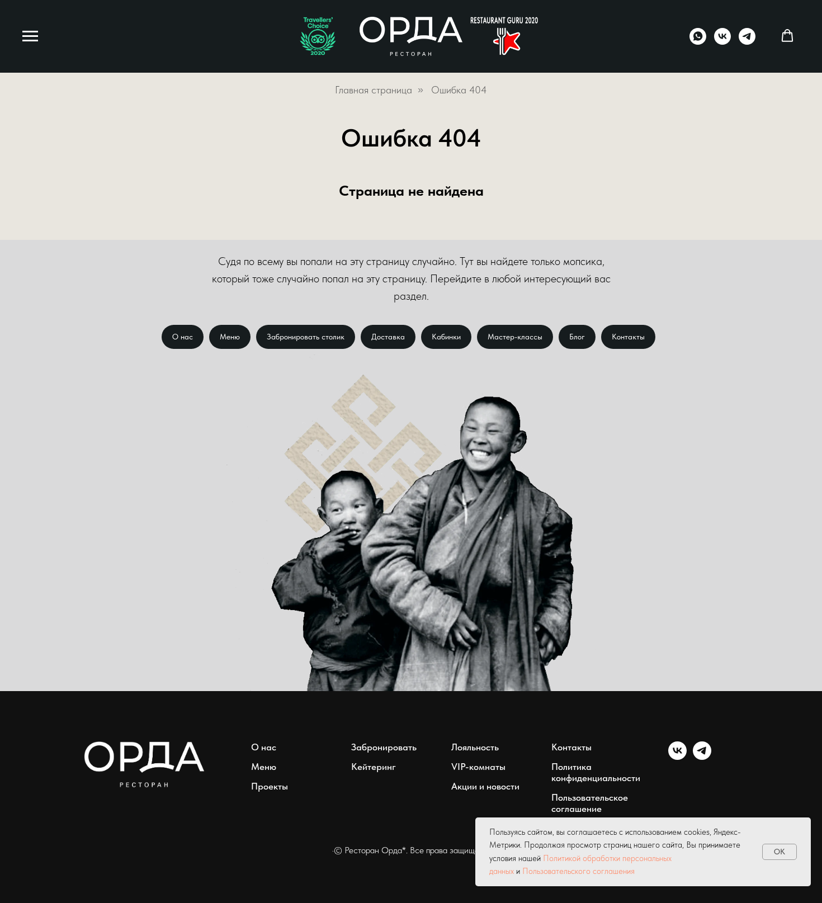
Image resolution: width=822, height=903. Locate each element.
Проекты (269, 786)
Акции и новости (485, 786)
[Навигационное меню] (30, 36)
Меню (230, 336)
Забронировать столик (305, 336)
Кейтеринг (373, 766)
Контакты (628, 336)
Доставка (388, 336)
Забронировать (384, 747)
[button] (787, 35)
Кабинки (446, 336)
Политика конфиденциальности (595, 772)
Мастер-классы (515, 336)
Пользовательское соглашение (589, 803)
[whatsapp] (697, 41)
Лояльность (475, 747)
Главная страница (373, 90)
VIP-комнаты (478, 766)
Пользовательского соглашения (578, 871)
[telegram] (747, 41)
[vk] (722, 41)
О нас (182, 336)
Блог (577, 336)
